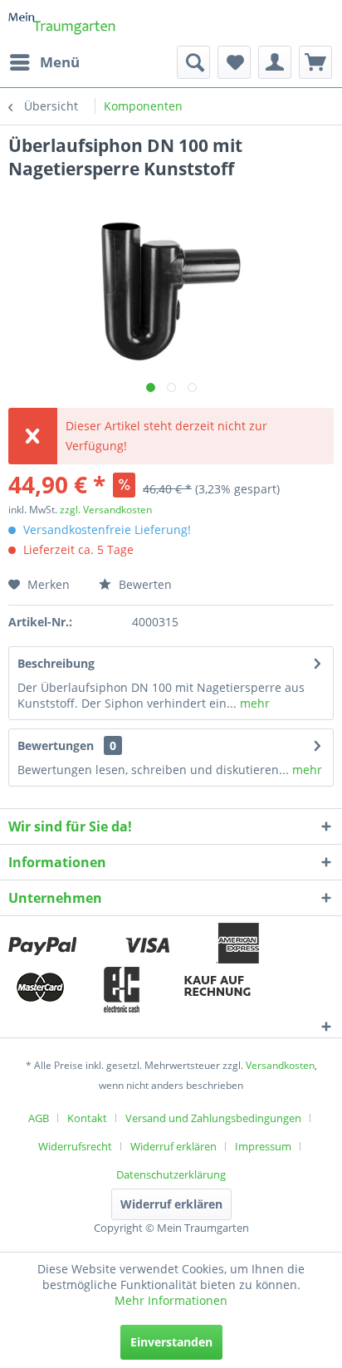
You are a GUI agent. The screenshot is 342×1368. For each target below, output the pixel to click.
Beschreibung (56, 663)
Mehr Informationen (171, 1300)
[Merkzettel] (234, 62)
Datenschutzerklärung (171, 1174)
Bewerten (143, 584)
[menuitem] (44, 62)
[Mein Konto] (274, 62)
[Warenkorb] (315, 62)
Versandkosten (280, 1065)
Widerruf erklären (173, 1146)
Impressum (263, 1146)
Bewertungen (55, 745)
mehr (253, 703)
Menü (60, 61)
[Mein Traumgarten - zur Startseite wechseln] (62, 22)
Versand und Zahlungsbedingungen (213, 1118)
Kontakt (87, 1118)
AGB (38, 1118)
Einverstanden (171, 1342)
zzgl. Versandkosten (106, 510)
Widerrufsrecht (75, 1146)
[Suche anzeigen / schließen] (193, 62)
